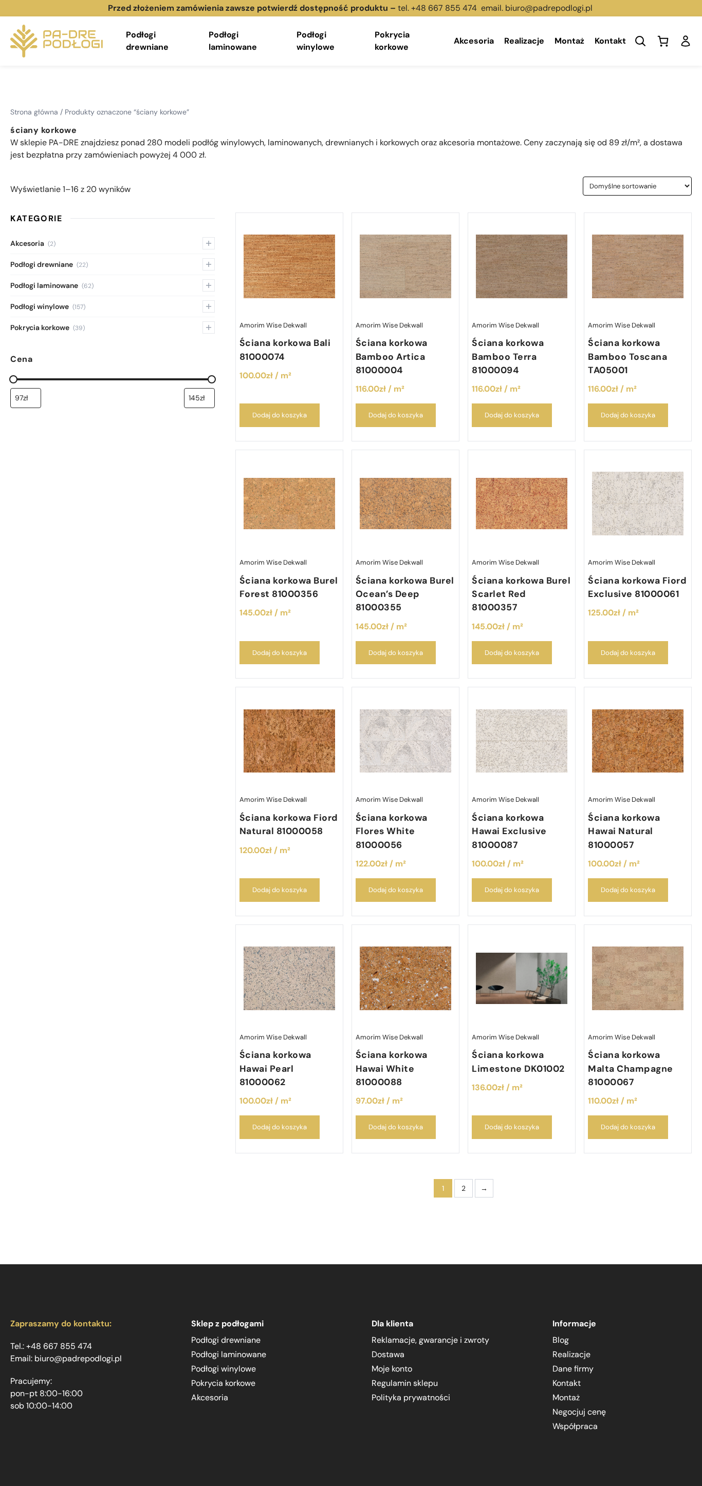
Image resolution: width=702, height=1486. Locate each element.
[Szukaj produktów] (640, 41)
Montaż (569, 40)
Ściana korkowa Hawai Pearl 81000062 (275, 1068)
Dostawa (388, 1354)
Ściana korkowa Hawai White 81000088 (392, 1068)
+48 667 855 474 (444, 8)
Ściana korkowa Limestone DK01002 (518, 1061)
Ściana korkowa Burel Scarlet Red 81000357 (521, 594)
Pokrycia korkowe (392, 40)
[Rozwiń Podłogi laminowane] (208, 285)
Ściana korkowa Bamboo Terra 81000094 (508, 356)
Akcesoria (474, 40)
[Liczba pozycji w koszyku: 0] (663, 41)
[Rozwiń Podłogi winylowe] (208, 306)
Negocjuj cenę (579, 1411)
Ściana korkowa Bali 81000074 (285, 349)
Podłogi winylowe (316, 40)
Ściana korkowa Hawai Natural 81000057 (624, 831)
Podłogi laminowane (233, 40)
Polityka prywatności (411, 1397)
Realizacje (524, 40)
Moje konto (392, 1368)
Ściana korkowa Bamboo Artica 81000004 (392, 356)
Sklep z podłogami (227, 1323)
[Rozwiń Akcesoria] (208, 243)
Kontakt (610, 40)
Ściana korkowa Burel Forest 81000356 (288, 587)
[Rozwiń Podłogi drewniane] (208, 264)
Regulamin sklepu (405, 1383)
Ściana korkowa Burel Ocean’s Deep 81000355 (405, 594)
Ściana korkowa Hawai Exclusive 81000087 (509, 831)
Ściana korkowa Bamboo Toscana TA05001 (627, 356)
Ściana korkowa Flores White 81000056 (392, 831)
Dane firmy (573, 1368)
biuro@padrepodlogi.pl (550, 8)
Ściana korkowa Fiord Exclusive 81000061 (637, 587)
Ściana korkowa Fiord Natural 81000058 (288, 824)
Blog (560, 1340)
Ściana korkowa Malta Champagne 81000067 (630, 1068)
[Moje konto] (685, 41)
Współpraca (575, 1426)
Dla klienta (392, 1323)
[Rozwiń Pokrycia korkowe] (208, 327)
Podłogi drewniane (147, 40)
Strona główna (34, 112)
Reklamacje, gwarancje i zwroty (430, 1340)
